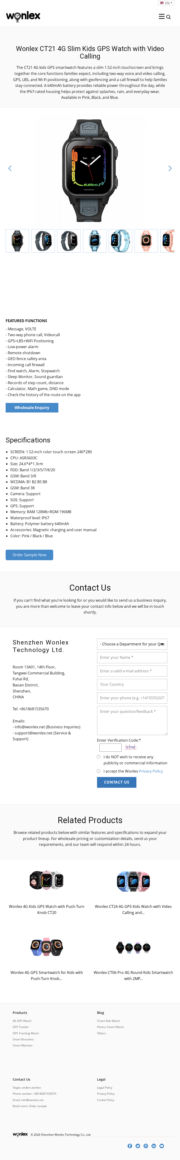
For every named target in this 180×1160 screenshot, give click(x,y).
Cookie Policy (105, 1100)
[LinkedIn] (155, 1146)
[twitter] (139, 1146)
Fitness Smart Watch (110, 1027)
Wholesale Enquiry (32, 407)
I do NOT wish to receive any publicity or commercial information (135, 760)
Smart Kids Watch (108, 1021)
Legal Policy (104, 1088)
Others (101, 1033)
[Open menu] (162, 16)
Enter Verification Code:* (119, 740)
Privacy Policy (151, 771)
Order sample (38, 1106)
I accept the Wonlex (133, 771)
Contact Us (116, 782)
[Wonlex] (23, 16)
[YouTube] (163, 1146)
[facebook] (131, 1146)
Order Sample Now (29, 554)
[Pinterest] (147, 1146)
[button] (10, 168)
